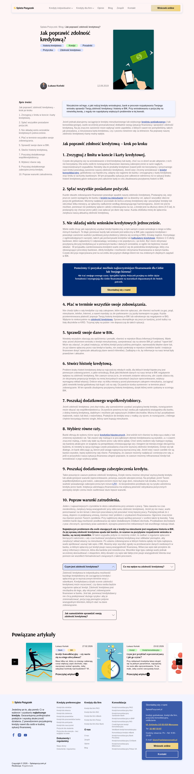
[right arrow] (179, 662)
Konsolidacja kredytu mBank (123, 733)
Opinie (86, 744)
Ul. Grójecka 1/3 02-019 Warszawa (162, 724)
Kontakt (162, 754)
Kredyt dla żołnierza (64, 713)
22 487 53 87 (155, 729)
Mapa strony (61, 746)
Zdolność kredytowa (70, 50)
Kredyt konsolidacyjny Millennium (120, 745)
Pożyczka (48, 50)
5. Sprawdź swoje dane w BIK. (34, 145)
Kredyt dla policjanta (64, 722)
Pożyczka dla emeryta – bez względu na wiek (67, 732)
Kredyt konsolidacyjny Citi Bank (124, 741)
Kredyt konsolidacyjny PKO (122, 707)
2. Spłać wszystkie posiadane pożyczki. (34, 124)
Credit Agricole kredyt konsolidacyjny (120, 726)
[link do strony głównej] (24, 8)
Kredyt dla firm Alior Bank (94, 724)
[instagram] (19, 735)
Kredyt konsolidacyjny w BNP (123, 719)
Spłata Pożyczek (48, 27)
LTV (114, 484)
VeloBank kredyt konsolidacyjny (124, 730)
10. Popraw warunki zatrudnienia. (36, 174)
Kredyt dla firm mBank (92, 716)
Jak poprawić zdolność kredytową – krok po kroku (37, 109)
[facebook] (13, 735)
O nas (86, 736)
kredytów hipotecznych (112, 435)
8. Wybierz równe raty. (30, 162)
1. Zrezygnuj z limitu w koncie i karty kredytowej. (37, 116)
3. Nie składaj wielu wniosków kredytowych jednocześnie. (34, 131)
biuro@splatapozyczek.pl (165, 740)
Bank (60, 650)
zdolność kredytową (102, 319)
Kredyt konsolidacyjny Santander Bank (120, 714)
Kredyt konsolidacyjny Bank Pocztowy (122, 737)
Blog (61, 27)
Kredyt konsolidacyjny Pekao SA (124, 749)
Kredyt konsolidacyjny (150, 650)
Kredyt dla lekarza (64, 710)
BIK (71, 650)
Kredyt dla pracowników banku (68, 719)
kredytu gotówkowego (154, 122)
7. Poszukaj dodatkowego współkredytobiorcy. (32, 156)
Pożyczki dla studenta (65, 728)
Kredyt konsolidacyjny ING (122, 722)
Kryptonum (27, 766)
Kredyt (72, 45)
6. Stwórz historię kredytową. (33, 150)
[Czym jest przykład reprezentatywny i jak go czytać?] (131, 662)
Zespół (87, 740)
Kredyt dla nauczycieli (65, 725)
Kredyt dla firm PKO (91, 708)
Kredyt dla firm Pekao (92, 720)
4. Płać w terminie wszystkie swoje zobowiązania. (36, 139)
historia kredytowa (52, 45)
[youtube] (25, 735)
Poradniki (87, 45)
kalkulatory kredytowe (143, 238)
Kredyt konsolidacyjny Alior (122, 710)
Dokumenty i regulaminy (66, 749)
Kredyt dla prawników (65, 716)
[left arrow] (15, 662)
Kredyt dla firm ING (91, 712)
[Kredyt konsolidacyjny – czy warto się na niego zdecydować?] (60, 662)
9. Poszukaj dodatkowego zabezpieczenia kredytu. (32, 168)
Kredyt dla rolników (64, 707)
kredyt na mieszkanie (112, 198)
